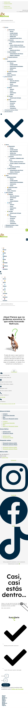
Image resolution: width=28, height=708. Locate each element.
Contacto (5, 414)
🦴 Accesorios (10, 40)
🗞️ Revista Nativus (8, 111)
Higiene (11, 94)
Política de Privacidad (17, 689)
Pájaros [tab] (4, 700)
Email (2, 680)
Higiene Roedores (14, 85)
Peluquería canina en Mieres (10, 444)
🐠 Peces (9, 99)
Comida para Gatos (11, 61)
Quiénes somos (7, 1)
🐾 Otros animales (7, 76)
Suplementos (13, 68)
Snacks (11, 69)
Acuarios (12, 104)
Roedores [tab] (4, 697)
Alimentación (13, 82)
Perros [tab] (4, 695)
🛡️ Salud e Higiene (11, 52)
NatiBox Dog (13, 36)
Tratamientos (13, 108)
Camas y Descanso (11, 74)
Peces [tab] (3, 698)
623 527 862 (5, 457)
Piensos (11, 31)
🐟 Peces (4, 258)
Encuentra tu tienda (8, 3)
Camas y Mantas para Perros (16, 45)
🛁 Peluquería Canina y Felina (10, 110)
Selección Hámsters (14, 80)
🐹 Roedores (10, 79)
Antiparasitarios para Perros (16, 53)
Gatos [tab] (3, 696)
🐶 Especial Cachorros (12, 57)
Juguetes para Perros (15, 50)
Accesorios (12, 103)
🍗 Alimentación (11, 29)
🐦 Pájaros (9, 87)
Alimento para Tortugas (15, 97)
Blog (4, 417)
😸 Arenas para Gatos (12, 71)
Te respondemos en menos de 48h (7, 403)
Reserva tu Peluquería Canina (10, 418)
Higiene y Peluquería (15, 55)
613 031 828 (2, 397)
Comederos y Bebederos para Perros (16, 42)
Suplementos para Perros (16, 38)
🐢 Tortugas (10, 96)
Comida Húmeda (14, 33)
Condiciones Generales (9, 415)
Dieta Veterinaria (14, 34)
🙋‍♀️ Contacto (5, 268)
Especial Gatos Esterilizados (16, 66)
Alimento (12, 89)
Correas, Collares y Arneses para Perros (17, 47)
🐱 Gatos (5, 58)
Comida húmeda (13, 64)
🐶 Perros (5, 27)
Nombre (3, 676)
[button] (14, 127)
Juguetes (9, 73)
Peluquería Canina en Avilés (10, 443)
